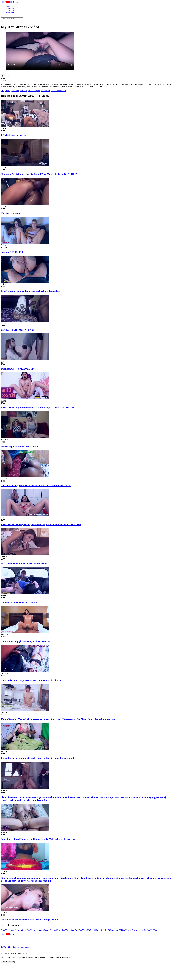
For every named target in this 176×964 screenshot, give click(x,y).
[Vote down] (4, 74)
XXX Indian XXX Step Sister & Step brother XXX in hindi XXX (33, 680)
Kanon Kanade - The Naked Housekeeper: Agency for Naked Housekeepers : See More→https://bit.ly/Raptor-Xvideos (58, 719)
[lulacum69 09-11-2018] (25, 243)
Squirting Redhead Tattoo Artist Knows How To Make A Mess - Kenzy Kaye (38, 839)
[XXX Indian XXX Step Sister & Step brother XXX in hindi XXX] (25, 671)
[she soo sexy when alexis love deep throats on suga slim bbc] (25, 911)
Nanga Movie (15, 930)
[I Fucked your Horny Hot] (25, 126)
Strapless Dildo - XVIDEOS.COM (17, 369)
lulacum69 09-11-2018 (12, 252)
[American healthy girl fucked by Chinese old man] (25, 632)
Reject (11, 962)
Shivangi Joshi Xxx (57, 930)
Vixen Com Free (71, 930)
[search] (2, 21)
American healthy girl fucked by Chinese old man (25, 641)
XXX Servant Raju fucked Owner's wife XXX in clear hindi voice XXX (36, 485)
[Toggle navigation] (17, 2)
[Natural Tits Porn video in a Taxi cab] (25, 593)
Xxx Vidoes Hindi (97, 930)
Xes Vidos (34, 930)
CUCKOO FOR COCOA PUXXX (18, 330)
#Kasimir (15, 91)
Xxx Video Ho (84, 930)
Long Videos (11, 10)
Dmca (27, 947)
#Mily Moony (6, 91)
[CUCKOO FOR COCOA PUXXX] (25, 321)
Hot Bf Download (111, 930)
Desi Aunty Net (138, 930)
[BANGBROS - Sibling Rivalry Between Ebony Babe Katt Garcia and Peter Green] (25, 516)
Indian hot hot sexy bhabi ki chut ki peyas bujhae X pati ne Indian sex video (38, 758)
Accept (4, 962)
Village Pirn (25, 930)
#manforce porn (34, 91)
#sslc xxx (23, 91)
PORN (8, 2)
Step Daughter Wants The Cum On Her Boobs (24, 563)
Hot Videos (10, 13)
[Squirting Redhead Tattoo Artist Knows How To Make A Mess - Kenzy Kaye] (25, 830)
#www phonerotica (58, 91)
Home (8, 6)
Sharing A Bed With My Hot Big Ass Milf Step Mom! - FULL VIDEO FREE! (39, 174)
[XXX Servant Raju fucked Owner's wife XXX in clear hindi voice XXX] (25, 477)
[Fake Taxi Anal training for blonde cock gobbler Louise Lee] (25, 282)
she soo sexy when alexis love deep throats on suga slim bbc (30, 919)
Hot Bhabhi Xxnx (151, 930)
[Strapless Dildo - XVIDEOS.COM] (25, 360)
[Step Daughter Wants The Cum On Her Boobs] (25, 555)
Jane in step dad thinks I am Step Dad (20, 446)
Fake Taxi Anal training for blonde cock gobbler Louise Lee (30, 291)
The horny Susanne (10, 213)
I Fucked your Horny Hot (13, 135)
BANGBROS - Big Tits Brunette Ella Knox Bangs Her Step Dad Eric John (37, 407)
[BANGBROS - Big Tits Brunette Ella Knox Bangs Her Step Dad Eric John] (25, 399)
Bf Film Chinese (125, 930)
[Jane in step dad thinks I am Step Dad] (25, 438)
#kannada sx (45, 91)
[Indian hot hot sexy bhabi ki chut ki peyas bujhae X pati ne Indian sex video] (25, 749)
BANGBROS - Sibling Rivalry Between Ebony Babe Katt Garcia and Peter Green (41, 524)
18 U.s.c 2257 (6, 947)
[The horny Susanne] (25, 204)
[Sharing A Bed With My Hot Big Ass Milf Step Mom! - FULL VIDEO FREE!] (25, 165)
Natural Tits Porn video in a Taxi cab (19, 602)
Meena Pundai (44, 930)
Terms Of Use (18, 947)
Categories (10, 8)
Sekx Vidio (5, 930)
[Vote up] (2, 74)
